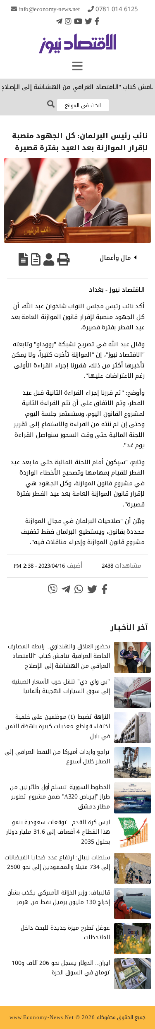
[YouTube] (78, 21)
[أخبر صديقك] (48, 259)
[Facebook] (97, 21)
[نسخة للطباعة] (63, 259)
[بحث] (50, 104)
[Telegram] (59, 21)
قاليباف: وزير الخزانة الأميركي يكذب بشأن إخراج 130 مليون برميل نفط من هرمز (58, 897)
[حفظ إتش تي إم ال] (36, 259)
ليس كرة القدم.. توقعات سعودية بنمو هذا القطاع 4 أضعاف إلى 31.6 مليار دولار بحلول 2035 (58, 832)
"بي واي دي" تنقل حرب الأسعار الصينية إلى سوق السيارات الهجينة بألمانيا (61, 686)
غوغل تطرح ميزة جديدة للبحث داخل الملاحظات (65, 932)
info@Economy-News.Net (49, 9)
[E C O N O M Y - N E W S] (77, 47)
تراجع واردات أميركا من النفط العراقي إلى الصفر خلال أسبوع (57, 757)
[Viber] (52, 589)
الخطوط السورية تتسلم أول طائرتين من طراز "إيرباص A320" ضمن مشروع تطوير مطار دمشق (60, 797)
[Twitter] (88, 21)
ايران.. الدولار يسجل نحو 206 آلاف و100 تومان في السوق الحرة (61, 968)
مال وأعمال (115, 258)
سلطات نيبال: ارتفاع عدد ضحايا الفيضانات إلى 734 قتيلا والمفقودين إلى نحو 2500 (57, 862)
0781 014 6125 (116, 9)
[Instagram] (68, 21)
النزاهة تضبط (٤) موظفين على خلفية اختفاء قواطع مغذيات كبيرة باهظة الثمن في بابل (57, 726)
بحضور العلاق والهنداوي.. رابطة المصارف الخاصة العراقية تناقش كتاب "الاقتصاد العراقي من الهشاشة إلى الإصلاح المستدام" (59, 661)
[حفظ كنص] (23, 259)
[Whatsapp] (78, 589)
